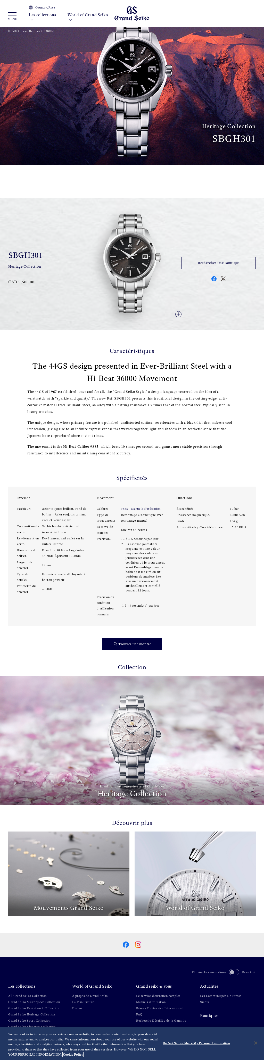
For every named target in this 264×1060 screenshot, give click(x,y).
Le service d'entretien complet (158, 996)
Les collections (42, 14)
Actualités (209, 986)
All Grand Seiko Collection (27, 996)
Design (77, 1008)
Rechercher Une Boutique (219, 263)
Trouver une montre (134, 644)
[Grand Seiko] (131, 13)
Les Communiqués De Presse (221, 996)
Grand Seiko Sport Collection (29, 1020)
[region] (132, 1043)
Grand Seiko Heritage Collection (31, 1014)
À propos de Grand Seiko (90, 996)
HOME (12, 31)
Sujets (204, 1002)
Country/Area (45, 7)
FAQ (139, 1014)
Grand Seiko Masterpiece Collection (34, 1002)
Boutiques (209, 1015)
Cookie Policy (73, 1054)
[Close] (255, 1043)
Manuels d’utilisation (146, 509)
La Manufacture (83, 1002)
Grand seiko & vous (154, 986)
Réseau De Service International (159, 1008)
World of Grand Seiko (88, 14)
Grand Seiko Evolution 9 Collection (33, 1008)
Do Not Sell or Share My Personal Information (196, 1043)
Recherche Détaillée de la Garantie (161, 1020)
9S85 (124, 509)
